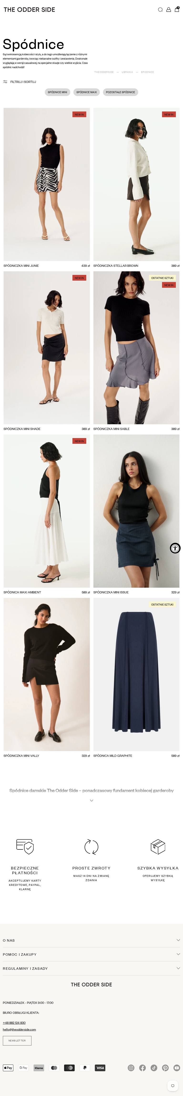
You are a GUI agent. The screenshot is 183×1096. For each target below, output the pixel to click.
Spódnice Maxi (86, 92)
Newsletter (17, 1040)
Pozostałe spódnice (120, 92)
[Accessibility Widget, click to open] (175, 548)
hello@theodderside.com (19, 1029)
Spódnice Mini (57, 92)
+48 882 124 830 (14, 1022)
